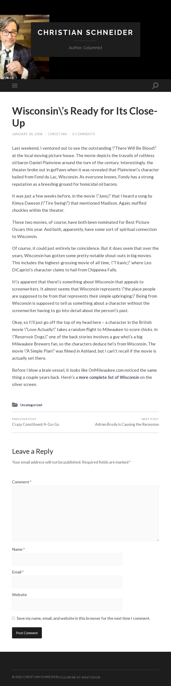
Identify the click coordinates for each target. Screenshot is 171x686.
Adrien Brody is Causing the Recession (127, 422)
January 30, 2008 (27, 134)
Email (18, 572)
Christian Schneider (86, 32)
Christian (57, 134)
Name (18, 549)
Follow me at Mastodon (79, 677)
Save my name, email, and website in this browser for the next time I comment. (83, 618)
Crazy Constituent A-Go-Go (35, 422)
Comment (21, 482)
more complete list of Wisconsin (109, 377)
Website (19, 595)
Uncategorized (31, 405)
